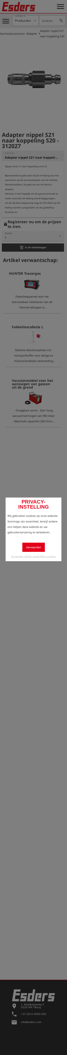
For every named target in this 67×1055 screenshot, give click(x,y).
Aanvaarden (33, 547)
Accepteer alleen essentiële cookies (33, 556)
